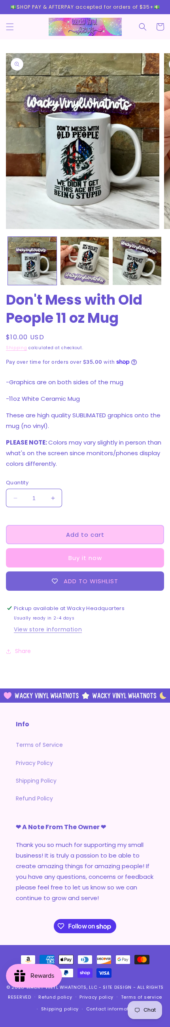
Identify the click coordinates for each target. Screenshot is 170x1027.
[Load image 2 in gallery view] (84, 261)
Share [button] (23, 651)
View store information (48, 629)
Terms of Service (39, 745)
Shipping (16, 348)
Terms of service (141, 997)
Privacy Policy (34, 763)
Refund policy (55, 997)
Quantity (17, 482)
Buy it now (85, 558)
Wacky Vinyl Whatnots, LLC (62, 987)
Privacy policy (96, 997)
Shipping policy (60, 1009)
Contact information (111, 1009)
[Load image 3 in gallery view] (137, 261)
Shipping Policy (36, 781)
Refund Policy (34, 798)
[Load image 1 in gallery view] (32, 261)
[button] (10, 26)
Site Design (117, 987)
